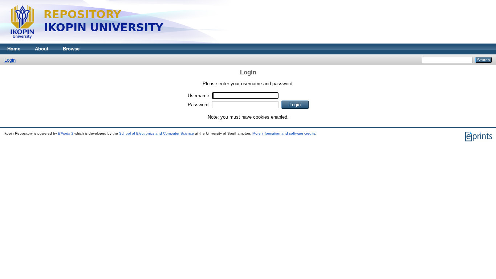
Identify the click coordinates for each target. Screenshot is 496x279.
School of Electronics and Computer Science (156, 133)
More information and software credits (283, 133)
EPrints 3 (65, 133)
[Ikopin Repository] (178, 42)
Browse (71, 49)
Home (13, 49)
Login (10, 60)
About (41, 49)
